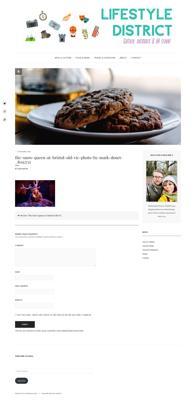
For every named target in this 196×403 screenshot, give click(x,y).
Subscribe (21, 381)
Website (18, 300)
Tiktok (4, 119)
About (123, 57)
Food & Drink (83, 57)
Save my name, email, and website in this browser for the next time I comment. (54, 314)
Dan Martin (23, 169)
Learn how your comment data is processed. (65, 330)
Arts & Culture (63, 57)
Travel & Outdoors (104, 57)
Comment (19, 245)
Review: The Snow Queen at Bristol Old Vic (40, 215)
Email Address (21, 286)
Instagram (4, 111)
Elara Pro (18, 393)
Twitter (4, 103)
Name (17, 272)
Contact (136, 57)
